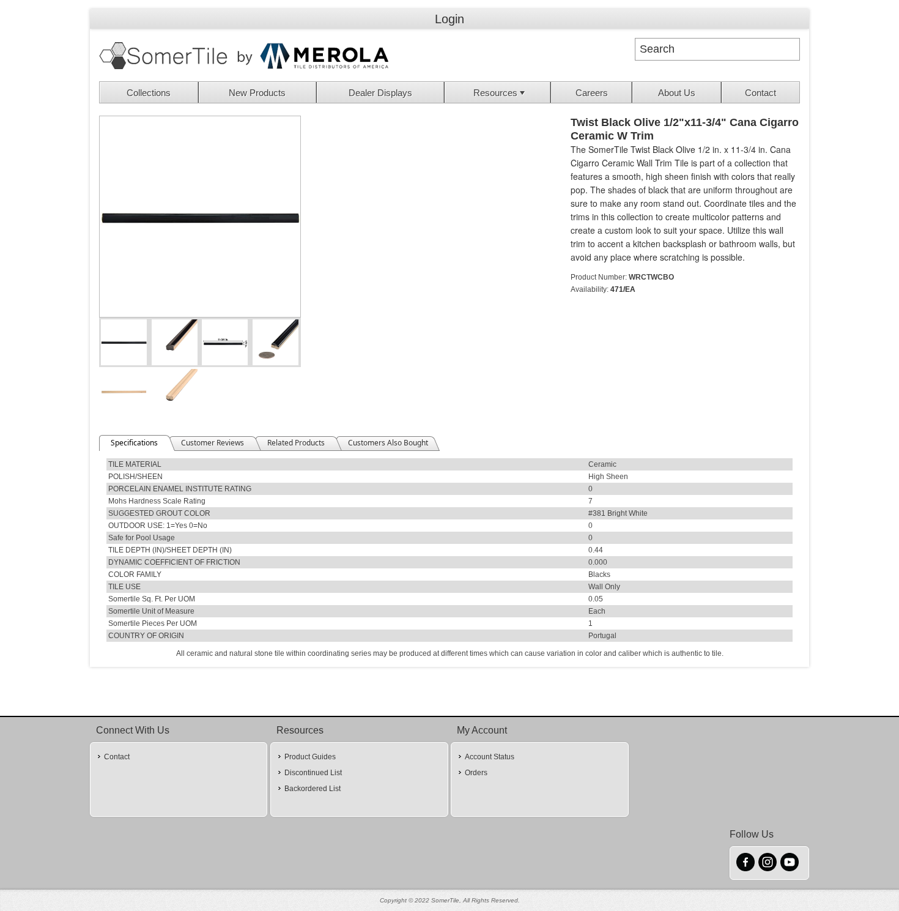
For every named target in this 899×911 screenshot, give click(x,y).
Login (449, 19)
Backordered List (312, 788)
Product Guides (310, 757)
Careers (591, 92)
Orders (476, 772)
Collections (149, 92)
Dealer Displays (380, 92)
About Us (676, 92)
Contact (760, 92)
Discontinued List (313, 772)
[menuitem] (149, 92)
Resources (495, 92)
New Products (257, 92)
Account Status (489, 757)
